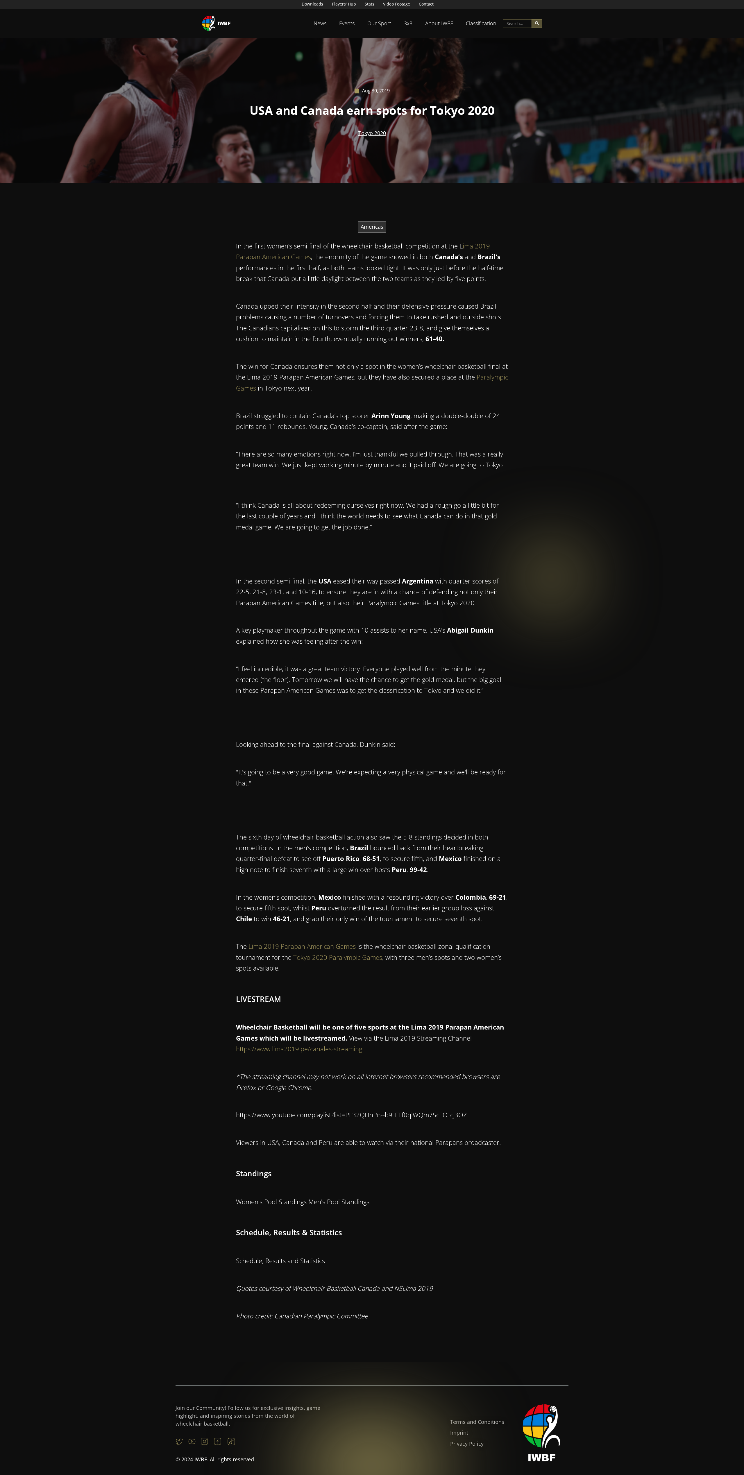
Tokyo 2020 (372, 133)
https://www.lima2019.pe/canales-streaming (299, 1048)
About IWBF (439, 23)
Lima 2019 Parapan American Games (302, 946)
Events (347, 23)
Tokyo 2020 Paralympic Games (337, 957)
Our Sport (379, 23)
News (320, 23)
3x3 (408, 23)
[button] (320, 23)
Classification (481, 23)
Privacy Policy (467, 1443)
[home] (216, 23)
